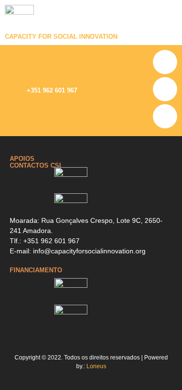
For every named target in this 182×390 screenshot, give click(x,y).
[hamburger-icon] (170, 22)
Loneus (96, 366)
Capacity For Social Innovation (61, 36)
